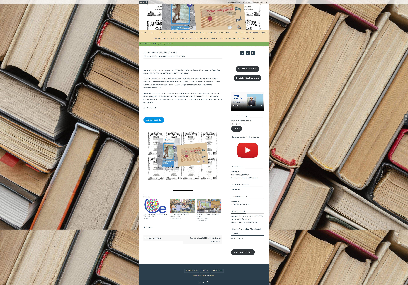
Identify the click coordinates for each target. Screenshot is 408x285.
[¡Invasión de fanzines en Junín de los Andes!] (209, 206)
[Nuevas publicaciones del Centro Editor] (155, 206)
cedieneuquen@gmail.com (240, 175)
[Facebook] (146, 2)
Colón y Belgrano (237, 238)
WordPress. (211, 275)
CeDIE (172, 56)
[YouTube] (141, 2)
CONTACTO (246, 2)
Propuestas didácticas (154, 238)
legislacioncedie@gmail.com (240, 219)
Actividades (147, 44)
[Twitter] (143, 2)
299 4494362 (235, 172)
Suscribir (236, 129)
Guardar (149, 227)
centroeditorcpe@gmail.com (240, 204)
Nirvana (204, 275)
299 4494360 (235, 201)
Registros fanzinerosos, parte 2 (179, 214)
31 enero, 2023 (152, 56)
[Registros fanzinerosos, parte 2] (182, 206)
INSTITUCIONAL (258, 2)
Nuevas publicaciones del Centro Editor (155, 214)
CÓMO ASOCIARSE (234, 2)
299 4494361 (235, 189)
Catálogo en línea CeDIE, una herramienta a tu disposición (205, 239)
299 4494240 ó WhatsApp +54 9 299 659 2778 (247, 216)
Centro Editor (180, 56)
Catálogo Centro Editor (154, 120)
